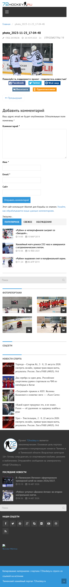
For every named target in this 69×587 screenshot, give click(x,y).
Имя (6, 162)
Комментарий (11, 126)
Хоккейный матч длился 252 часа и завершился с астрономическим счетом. (40, 246)
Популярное (12, 221)
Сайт (5, 186)
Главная (6, 24)
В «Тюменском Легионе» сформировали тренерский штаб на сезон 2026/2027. (36, 479)
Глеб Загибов (13, 38)
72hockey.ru (33, 440)
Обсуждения (44, 221)
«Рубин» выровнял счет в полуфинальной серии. (41, 258)
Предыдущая (14, 97)
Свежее (27, 221)
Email (6, 174)
